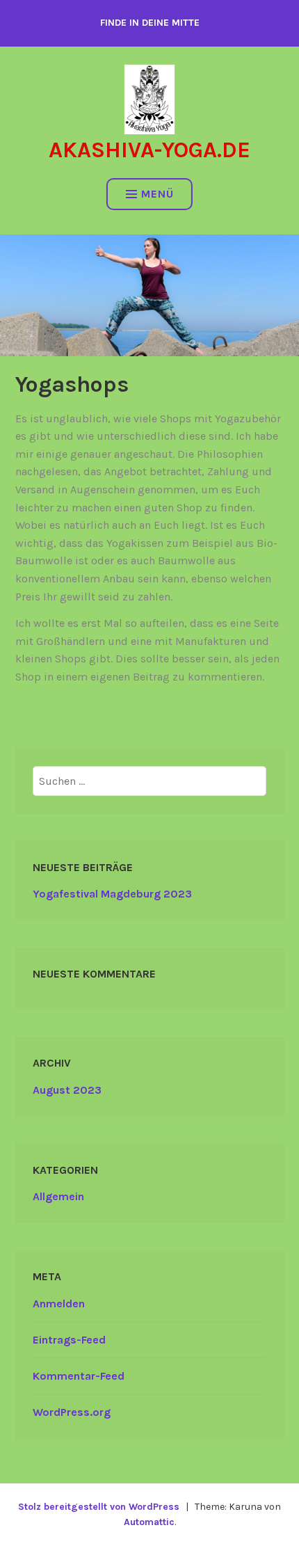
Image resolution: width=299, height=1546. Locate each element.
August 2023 (67, 1090)
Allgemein (58, 1196)
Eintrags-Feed (69, 1339)
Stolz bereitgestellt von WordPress (98, 1507)
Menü (157, 193)
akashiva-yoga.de (149, 150)
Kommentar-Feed (78, 1375)
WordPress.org (72, 1412)
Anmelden (59, 1303)
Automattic (149, 1522)
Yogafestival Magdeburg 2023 (112, 893)
